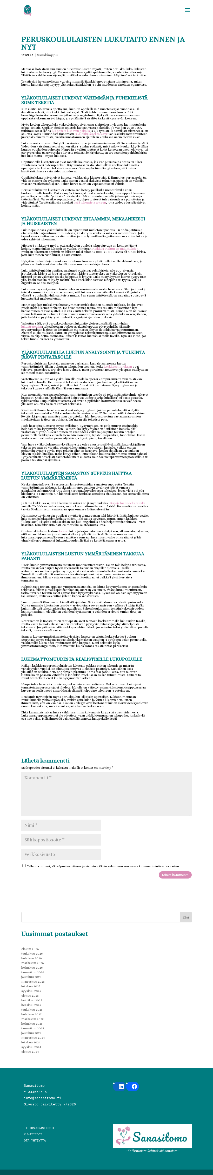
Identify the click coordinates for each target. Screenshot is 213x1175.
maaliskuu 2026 (32, 963)
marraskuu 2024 (33, 1037)
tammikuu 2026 (32, 972)
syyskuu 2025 (31, 991)
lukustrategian (31, 326)
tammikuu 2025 (32, 1028)
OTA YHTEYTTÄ (35, 1141)
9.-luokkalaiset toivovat (92, 134)
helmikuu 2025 (32, 1023)
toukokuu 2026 (32, 953)
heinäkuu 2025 (31, 1000)
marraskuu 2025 (33, 981)
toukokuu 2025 (32, 1009)
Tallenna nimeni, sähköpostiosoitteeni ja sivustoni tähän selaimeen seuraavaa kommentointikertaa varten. (103, 866)
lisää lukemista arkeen (90, 202)
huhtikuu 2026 (31, 958)
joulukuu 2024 (31, 1033)
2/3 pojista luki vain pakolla (71, 131)
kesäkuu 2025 (31, 1005)
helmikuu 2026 (32, 967)
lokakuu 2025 (30, 986)
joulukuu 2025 (31, 977)
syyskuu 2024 (31, 1047)
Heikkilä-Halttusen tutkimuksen (115, 249)
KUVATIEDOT (33, 1134)
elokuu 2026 (30, 949)
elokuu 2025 (30, 995)
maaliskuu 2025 (32, 1019)
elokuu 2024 (30, 1052)
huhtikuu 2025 (31, 1014)
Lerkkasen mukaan (118, 366)
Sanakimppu (47, 55)
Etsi (186, 917)
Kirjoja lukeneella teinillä (127, 503)
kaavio (64, 531)
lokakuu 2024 (31, 1042)
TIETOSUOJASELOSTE (39, 1128)
